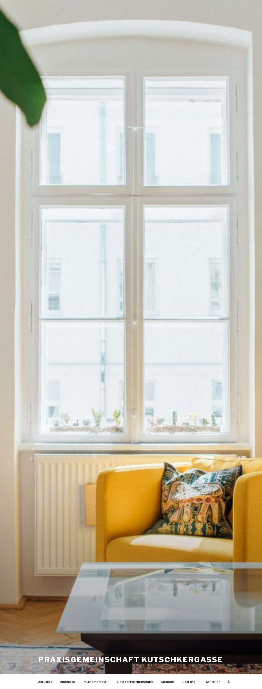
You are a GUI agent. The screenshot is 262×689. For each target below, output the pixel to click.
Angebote (67, 681)
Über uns (188, 681)
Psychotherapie (94, 681)
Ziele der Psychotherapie (135, 681)
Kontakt (212, 681)
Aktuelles (45, 681)
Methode (168, 681)
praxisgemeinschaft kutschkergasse (130, 659)
